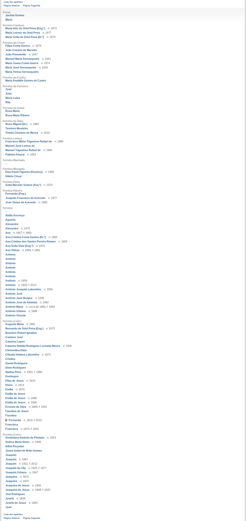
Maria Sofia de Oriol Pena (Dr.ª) (24, 37)
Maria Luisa (12, 98)
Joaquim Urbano (16, 472)
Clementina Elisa (16, 350)
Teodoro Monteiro (16, 128)
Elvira (9, 385)
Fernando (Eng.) (15, 193)
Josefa (9, 498)
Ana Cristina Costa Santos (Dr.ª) (25, 237)
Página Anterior (12, 5)
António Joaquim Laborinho (23, 289)
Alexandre (11, 224)
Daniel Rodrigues (16, 363)
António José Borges (18, 298)
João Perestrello (15, 54)
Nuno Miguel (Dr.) (16, 124)
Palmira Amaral (14, 154)
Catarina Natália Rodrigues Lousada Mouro (32, 345)
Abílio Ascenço (15, 215)
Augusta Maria (14, 324)
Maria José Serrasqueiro (20, 67)
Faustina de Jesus (17, 411)
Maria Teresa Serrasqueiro (22, 71)
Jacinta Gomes (14, 15)
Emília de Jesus (15, 393)
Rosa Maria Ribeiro (17, 115)
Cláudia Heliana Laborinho (22, 354)
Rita (7, 102)
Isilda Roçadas (14, 446)
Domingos (12, 376)
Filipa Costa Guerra (17, 45)
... (6, 163)
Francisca (11, 424)
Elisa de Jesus (14, 380)
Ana (8, 232)
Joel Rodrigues (15, 494)
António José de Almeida (21, 302)
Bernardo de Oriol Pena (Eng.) (24, 328)
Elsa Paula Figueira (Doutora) (24, 171)
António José (13, 293)
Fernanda (15, 420)
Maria (8, 19)
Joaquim (10, 455)
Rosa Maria (12, 111)
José (8, 89)
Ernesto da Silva (15, 406)
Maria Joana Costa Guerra (21, 63)
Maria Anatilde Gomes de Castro (25, 80)
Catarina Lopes (15, 341)
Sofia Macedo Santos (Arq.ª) (23, 185)
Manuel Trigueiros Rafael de (23, 150)
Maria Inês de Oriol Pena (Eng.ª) (25, 28)
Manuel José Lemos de (20, 145)
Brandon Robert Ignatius (21, 332)
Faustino (11, 415)
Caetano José (14, 337)
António (10, 254)
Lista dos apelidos (13, 2)
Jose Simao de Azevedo (20, 202)
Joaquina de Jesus (17, 485)
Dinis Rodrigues (15, 367)
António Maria (14, 306)
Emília (9, 389)
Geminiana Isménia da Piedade (24, 437)
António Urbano (15, 311)
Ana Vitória (12, 250)
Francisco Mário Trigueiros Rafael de (28, 141)
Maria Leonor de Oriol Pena (22, 32)
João (8, 93)
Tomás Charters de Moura (21, 132)
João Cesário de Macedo (21, 50)
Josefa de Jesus (15, 502)
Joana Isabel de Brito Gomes (23, 450)
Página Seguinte (31, 5)
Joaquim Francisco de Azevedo (25, 198)
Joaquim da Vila (15, 468)
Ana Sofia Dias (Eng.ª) (19, 245)
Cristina (10, 359)
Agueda (10, 219)
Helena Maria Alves (17, 442)
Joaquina (11, 476)
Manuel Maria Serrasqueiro (22, 58)
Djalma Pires (13, 372)
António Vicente (15, 315)
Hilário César (13, 176)
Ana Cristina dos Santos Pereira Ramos (30, 241)
